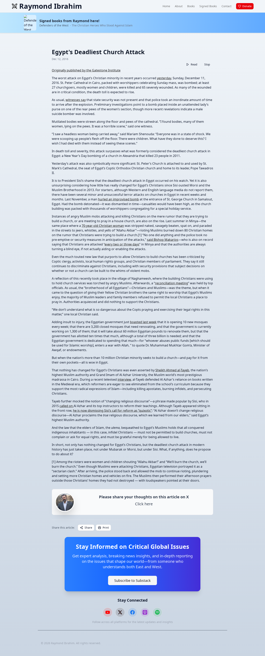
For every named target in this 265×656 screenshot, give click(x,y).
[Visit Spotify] (157, 612)
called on (67, 406)
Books (191, 6)
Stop (207, 64)
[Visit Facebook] (132, 612)
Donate (247, 6)
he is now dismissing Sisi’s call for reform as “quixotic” (112, 410)
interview (124, 379)
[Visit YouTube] (107, 612)
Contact (226, 6)
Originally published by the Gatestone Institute (86, 70)
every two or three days (122, 244)
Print (106, 527)
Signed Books (208, 6)
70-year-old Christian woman (103, 226)
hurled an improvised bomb (118, 199)
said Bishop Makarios (162, 240)
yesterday (164, 78)
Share (88, 527)
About (179, 6)
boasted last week (143, 322)
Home (166, 6)
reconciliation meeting (171, 283)
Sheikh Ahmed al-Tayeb (172, 370)
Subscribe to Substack (132, 580)
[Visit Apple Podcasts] (145, 612)
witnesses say (76, 100)
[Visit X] (120, 612)
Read (194, 64)
